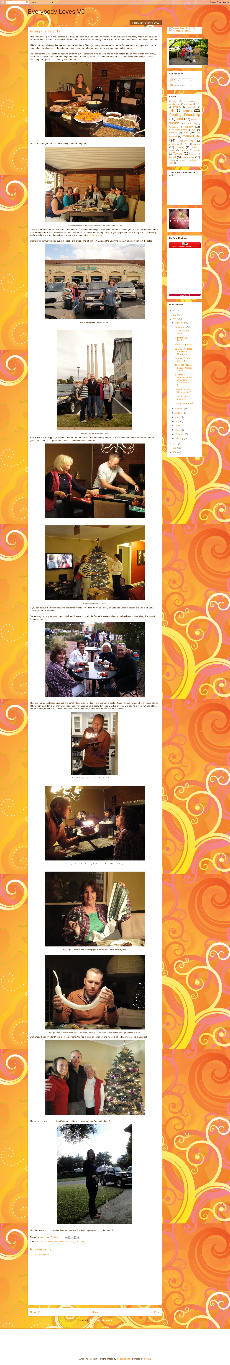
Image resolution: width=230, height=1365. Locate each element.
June (178, 417)
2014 (175, 310)
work (171, 163)
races (196, 144)
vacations (188, 157)
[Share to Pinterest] (78, 1237)
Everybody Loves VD (57, 11)
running (180, 147)
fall (38, 1241)
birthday (172, 101)
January (179, 438)
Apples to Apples (94, 235)
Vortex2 (172, 160)
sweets (197, 150)
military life (186, 141)
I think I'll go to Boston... (182, 397)
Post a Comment (41, 1255)
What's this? (185, 295)
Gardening (192, 124)
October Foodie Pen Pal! (182, 359)
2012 (175, 319)
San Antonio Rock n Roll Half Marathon (183, 351)
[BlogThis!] (69, 1237)
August (179, 413)
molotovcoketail (124, 1359)
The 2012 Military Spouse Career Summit (183, 368)
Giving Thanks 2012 (182, 332)
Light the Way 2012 (181, 339)
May (177, 421)
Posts (176, 80)
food (50, 1241)
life (186, 132)
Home (95, 1312)
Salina (194, 147)
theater (194, 154)
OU (186, 144)
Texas (177, 153)
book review (189, 101)
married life (79, 1241)
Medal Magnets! (183, 344)
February (180, 434)
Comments (178, 85)
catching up (174, 104)
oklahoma (174, 144)
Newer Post (36, 1312)
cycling (177, 106)
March (178, 430)
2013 (175, 315)
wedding (193, 160)
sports (172, 150)
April (177, 425)
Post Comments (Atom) (101, 1320)
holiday (63, 1241)
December (180, 322)
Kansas (173, 132)
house (70, 1241)
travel (172, 157)
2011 (175, 443)
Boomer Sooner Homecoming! (183, 390)
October (179, 408)
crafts (198, 104)
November (180, 327)
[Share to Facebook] (75, 1237)
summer (184, 150)
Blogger (146, 1359)
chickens (188, 104)
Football (194, 119)
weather (183, 160)
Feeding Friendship (184, 115)
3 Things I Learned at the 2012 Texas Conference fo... (183, 379)
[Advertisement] (94, 1282)
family (43, 1241)
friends (56, 1241)
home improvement (178, 130)
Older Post (153, 1312)
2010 (175, 448)
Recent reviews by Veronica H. (185, 247)
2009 (175, 452)
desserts (192, 107)
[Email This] (66, 1237)
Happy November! (184, 403)
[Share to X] (72, 1237)
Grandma (173, 127)
